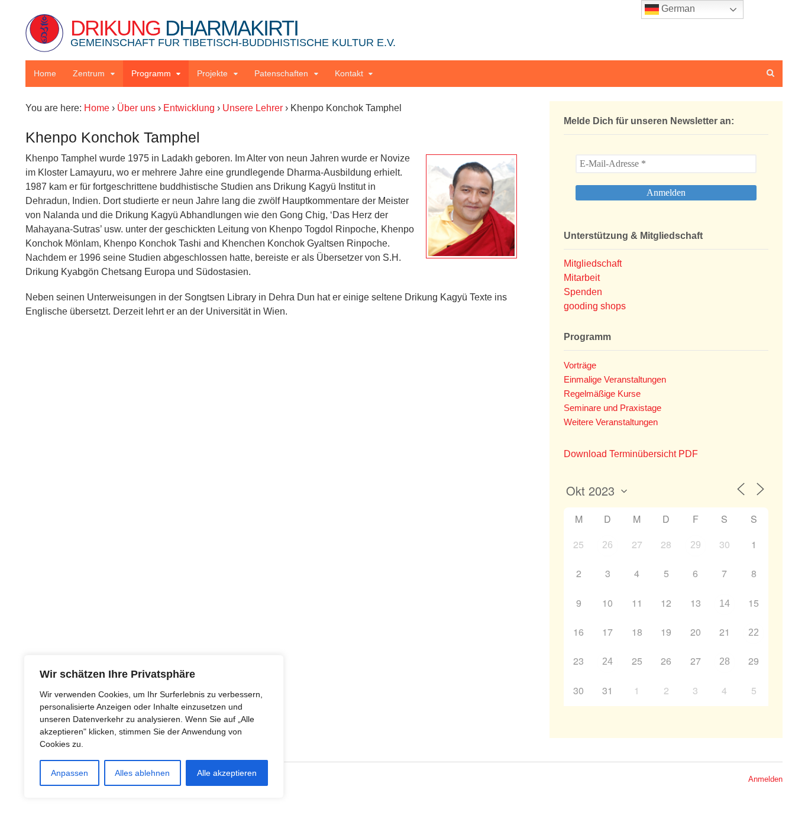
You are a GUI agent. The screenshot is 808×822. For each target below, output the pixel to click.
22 (753, 632)
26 (607, 545)
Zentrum (89, 73)
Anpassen (69, 773)
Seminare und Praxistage (612, 408)
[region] (154, 726)
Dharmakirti (233, 32)
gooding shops (595, 306)
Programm (151, 73)
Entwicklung (189, 108)
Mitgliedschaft (593, 263)
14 (724, 603)
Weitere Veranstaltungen (611, 422)
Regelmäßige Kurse (602, 394)
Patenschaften (281, 73)
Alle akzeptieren (227, 773)
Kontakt (349, 73)
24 (607, 661)
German (677, 9)
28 (724, 661)
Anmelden (765, 779)
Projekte (212, 73)
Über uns (136, 108)
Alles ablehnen (142, 773)
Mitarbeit (582, 278)
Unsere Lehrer (252, 108)
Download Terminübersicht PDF (631, 454)
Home (45, 73)
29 (695, 545)
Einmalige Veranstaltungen (615, 379)
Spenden (583, 292)
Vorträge (580, 365)
